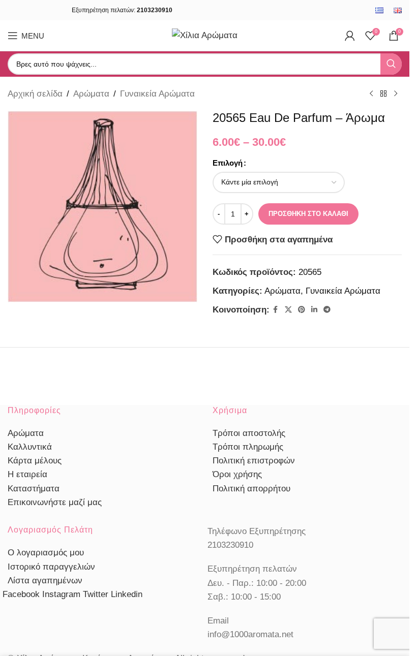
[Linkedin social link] (314, 310)
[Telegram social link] (327, 310)
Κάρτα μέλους (35, 460)
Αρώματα (91, 94)
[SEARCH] (391, 64)
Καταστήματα (33, 488)
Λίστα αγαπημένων (45, 580)
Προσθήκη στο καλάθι (308, 213)
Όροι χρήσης (237, 474)
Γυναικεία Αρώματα (157, 94)
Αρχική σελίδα (35, 94)
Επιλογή (228, 163)
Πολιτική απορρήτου (251, 488)
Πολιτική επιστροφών (254, 460)
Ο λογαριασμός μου (46, 552)
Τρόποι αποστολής (249, 433)
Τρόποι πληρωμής (248, 447)
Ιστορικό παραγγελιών (51, 567)
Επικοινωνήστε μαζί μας (55, 502)
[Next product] (396, 94)
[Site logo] (204, 35)
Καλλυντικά (30, 447)
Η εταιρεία (27, 474)
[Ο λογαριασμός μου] (350, 35)
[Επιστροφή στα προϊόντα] (383, 94)
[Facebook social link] (276, 310)
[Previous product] (371, 94)
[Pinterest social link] (301, 310)
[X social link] (288, 310)
